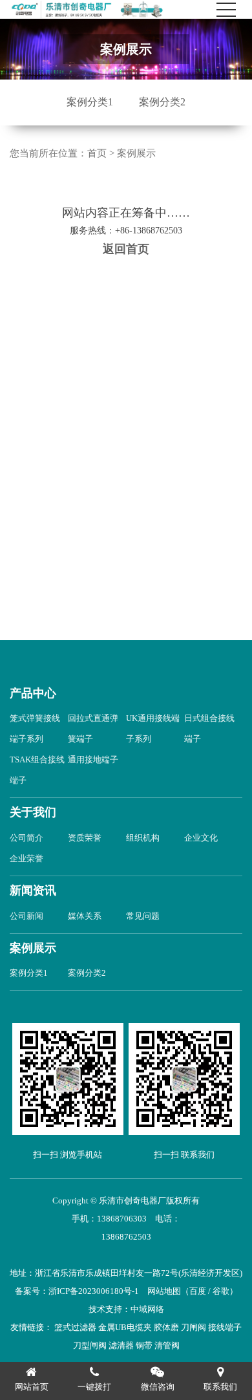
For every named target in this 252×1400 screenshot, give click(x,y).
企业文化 (201, 838)
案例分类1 (90, 101)
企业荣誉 (26, 858)
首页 (97, 153)
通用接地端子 (93, 759)
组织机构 (143, 838)
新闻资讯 (33, 890)
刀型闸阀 (90, 1345)
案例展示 (136, 153)
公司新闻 (26, 916)
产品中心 (33, 693)
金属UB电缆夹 (125, 1327)
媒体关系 (84, 916)
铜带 (144, 1345)
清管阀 (167, 1345)
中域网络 (147, 1309)
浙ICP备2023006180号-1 (93, 1291)
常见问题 (143, 916)
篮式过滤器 (75, 1327)
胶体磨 (166, 1327)
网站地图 (164, 1291)
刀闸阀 (193, 1327)
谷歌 (221, 1291)
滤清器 (121, 1345)
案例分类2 (162, 101)
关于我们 (33, 812)
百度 (197, 1291)
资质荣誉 (84, 838)
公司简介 (26, 838)
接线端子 (225, 1327)
